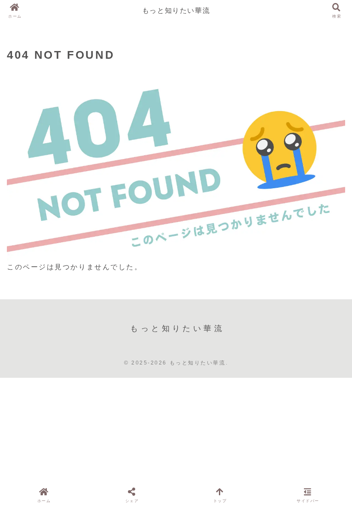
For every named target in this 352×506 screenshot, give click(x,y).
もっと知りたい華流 (176, 10)
